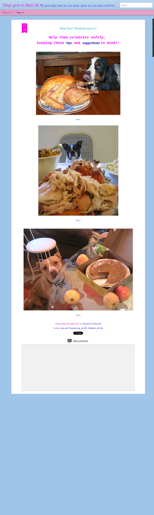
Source (78, 119)
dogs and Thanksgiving (70, 328)
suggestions (91, 42)
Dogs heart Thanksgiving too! (78, 28)
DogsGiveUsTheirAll (92, 323)
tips (69, 42)
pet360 (84, 328)
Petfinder (92, 328)
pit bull (100, 328)
